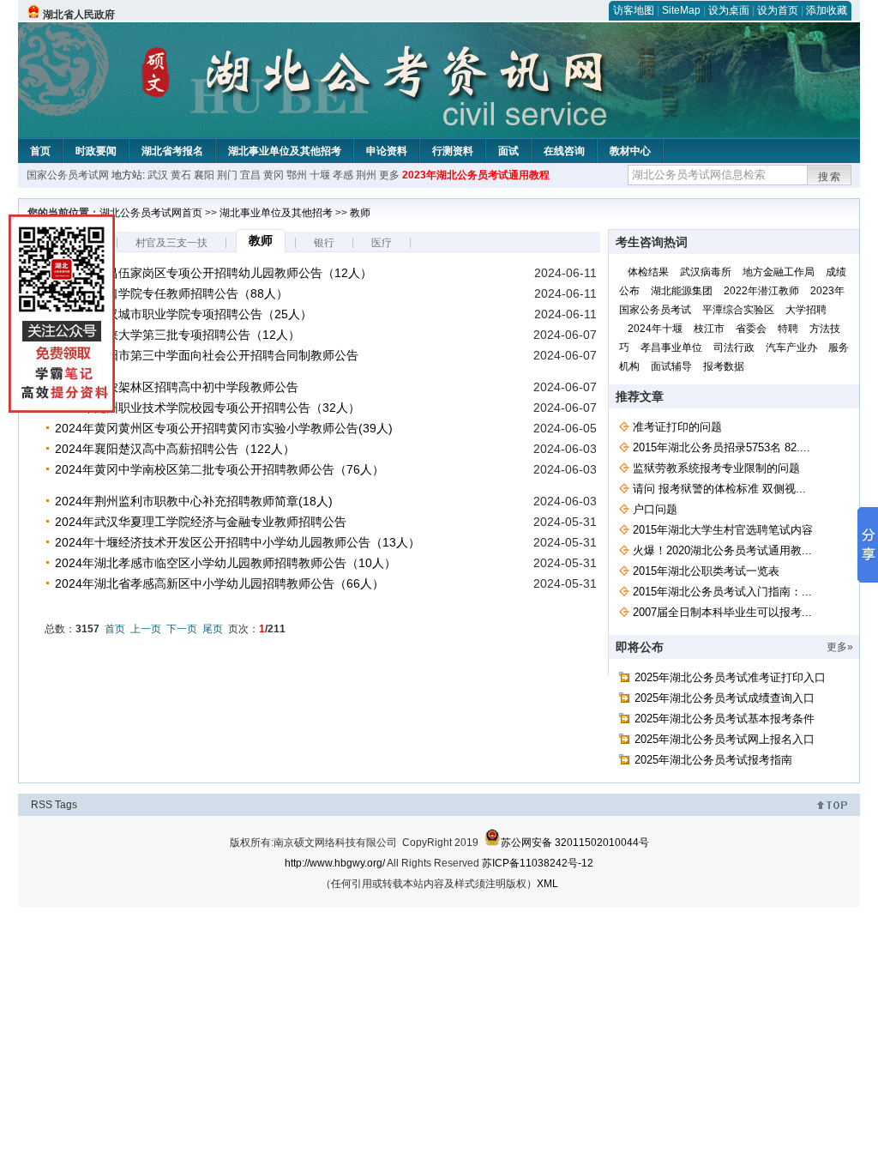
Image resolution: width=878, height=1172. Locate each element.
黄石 (181, 175)
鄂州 (296, 175)
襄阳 (204, 175)
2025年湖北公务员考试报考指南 (713, 759)
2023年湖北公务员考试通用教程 (476, 175)
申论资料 (386, 151)
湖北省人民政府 (79, 15)
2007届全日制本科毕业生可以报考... (722, 612)
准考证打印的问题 (677, 426)
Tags (66, 805)
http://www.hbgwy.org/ (335, 863)
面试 (508, 151)
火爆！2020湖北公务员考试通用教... (722, 550)
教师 (360, 213)
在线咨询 (564, 151)
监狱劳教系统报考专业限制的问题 (716, 468)
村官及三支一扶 (171, 243)
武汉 (157, 175)
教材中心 (630, 151)
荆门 (227, 175)
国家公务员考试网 (68, 175)
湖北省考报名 (172, 151)
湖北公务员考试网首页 (150, 213)
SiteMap (681, 10)
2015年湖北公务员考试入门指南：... (722, 591)
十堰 (320, 175)
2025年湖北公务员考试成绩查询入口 (724, 698)
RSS (41, 805)
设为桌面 (728, 10)
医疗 (381, 243)
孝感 (343, 175)
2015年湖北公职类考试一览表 (706, 571)
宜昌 (250, 175)
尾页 (212, 629)
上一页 (145, 629)
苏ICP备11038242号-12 (537, 863)
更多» (840, 647)
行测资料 (452, 151)
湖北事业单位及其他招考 (284, 151)
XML (547, 884)
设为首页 (777, 10)
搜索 (830, 177)
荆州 (366, 175)
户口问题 (655, 509)
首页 (40, 151)
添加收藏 (826, 10)
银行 (324, 243)
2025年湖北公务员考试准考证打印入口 (730, 677)
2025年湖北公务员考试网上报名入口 (724, 739)
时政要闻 (96, 151)
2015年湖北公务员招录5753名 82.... (721, 447)
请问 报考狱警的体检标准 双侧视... (719, 488)
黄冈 (273, 175)
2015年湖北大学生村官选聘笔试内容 (723, 529)
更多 (389, 175)
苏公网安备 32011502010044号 (575, 843)
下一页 (181, 629)
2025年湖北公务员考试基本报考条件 (724, 718)
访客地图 (633, 10)
